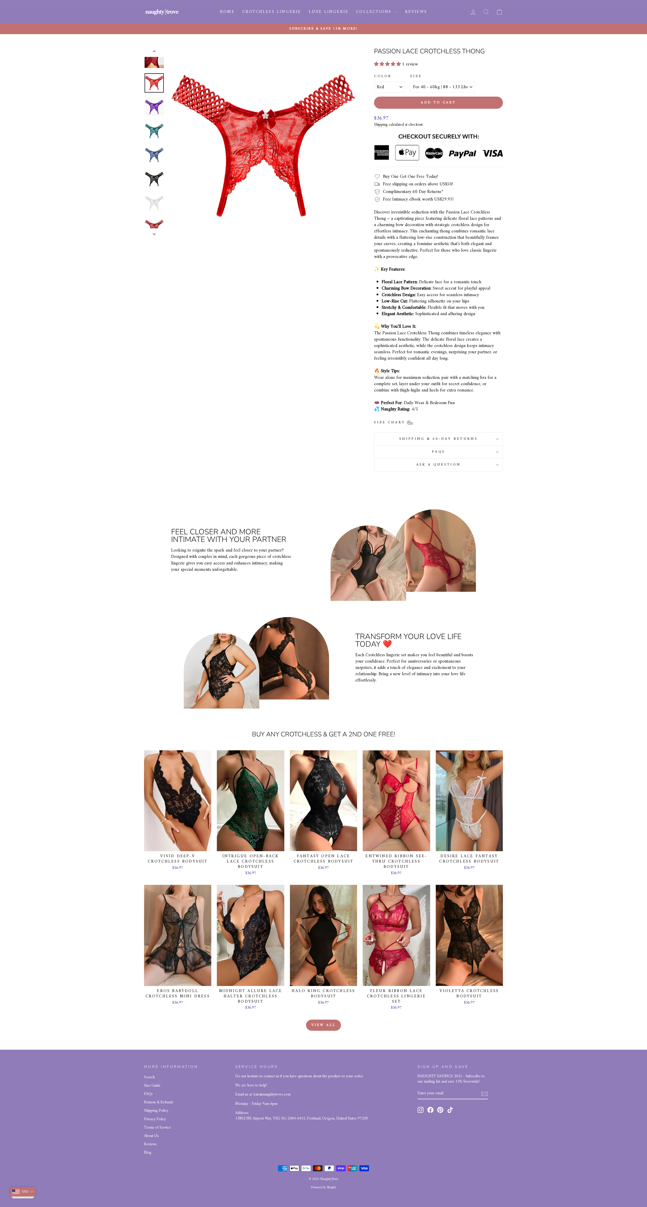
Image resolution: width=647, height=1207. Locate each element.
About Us (151, 1136)
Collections (375, 11)
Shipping (381, 125)
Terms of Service (157, 1127)
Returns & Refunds (158, 1102)
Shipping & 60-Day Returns (438, 439)
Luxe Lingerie (329, 11)
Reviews (416, 11)
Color (383, 76)
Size (416, 76)
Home (227, 11)
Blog (147, 1152)
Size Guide (152, 1085)
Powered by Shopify (323, 1187)
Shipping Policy (156, 1110)
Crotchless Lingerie (271, 11)
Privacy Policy (155, 1119)
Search (149, 1077)
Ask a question (438, 465)
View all (323, 1025)
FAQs (438, 452)
